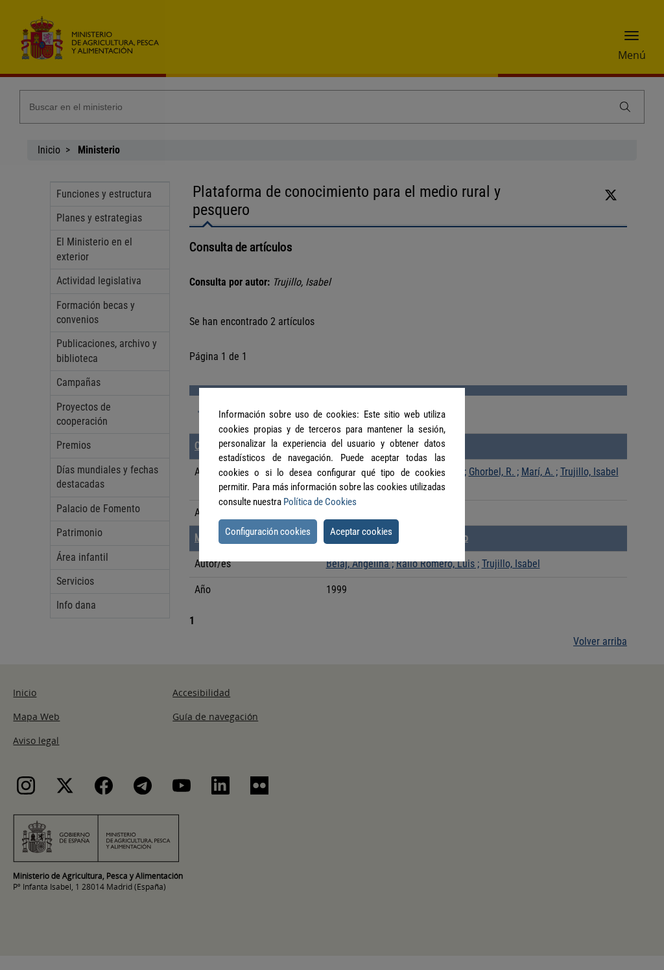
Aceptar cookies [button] (361, 531)
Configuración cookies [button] (268, 531)
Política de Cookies (320, 502)
